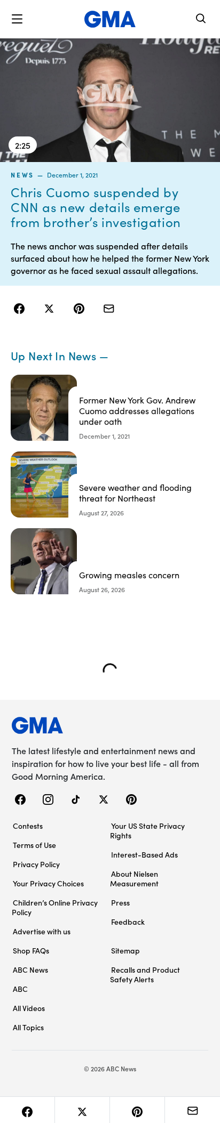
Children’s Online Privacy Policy (55, 907)
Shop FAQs (31, 950)
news (22, 175)
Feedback (128, 921)
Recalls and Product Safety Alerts (145, 974)
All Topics (28, 1027)
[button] (17, 19)
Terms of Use (34, 844)
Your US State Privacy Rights (147, 830)
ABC (20, 988)
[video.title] (110, 100)
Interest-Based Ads (144, 854)
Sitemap (125, 950)
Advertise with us (41, 931)
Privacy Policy (36, 864)
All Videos (29, 1008)
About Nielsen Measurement (134, 878)
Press (120, 902)
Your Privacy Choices (48, 883)
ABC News (30, 969)
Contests (28, 825)
